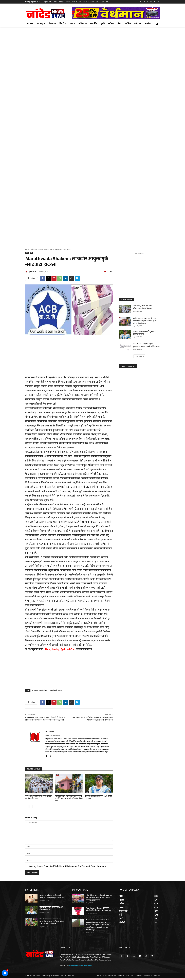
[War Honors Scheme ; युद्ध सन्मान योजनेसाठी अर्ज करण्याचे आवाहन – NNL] (78, 911)
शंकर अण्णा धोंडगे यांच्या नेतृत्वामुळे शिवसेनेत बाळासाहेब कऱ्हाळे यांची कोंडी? (52, 896)
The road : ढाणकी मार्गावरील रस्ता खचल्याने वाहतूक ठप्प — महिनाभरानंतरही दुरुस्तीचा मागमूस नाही (92, 719)
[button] (157, 24)
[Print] (71, 278)
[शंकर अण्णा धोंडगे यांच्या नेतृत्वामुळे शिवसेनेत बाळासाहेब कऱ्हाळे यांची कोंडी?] (31, 898)
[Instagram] (144, 1)
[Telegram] (151, 1)
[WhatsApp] (59, 278)
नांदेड (32, 249)
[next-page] (30, 806)
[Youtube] (158, 1)
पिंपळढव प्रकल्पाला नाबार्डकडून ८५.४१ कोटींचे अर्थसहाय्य (98, 797)
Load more (138, 356)
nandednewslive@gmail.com (80, 965)
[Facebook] (140, 1)
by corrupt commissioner (39, 690)
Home (27, 249)
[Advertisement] (92, 45)
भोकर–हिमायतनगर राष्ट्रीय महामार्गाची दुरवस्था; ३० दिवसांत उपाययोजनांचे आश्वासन (146, 345)
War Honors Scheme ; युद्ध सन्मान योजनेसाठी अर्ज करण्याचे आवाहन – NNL (99, 909)
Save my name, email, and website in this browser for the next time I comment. (67, 866)
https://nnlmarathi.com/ (52, 735)
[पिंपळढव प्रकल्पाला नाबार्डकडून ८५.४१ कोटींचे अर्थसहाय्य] (99, 783)
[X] (154, 1)
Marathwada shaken (56, 690)
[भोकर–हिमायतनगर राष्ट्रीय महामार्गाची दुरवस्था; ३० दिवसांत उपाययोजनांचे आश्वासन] (125, 347)
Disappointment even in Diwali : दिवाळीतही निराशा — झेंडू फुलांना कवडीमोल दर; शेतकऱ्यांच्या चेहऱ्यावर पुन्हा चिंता (45, 719)
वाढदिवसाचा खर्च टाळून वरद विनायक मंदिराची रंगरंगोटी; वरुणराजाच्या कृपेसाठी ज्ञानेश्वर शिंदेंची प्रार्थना (69, 798)
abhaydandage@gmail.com (60, 649)
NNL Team (33, 272)
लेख (31, 253)
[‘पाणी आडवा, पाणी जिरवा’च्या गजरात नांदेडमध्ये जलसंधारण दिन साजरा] (39, 783)
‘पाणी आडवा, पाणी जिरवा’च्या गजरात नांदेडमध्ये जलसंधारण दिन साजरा (38, 797)
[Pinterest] (54, 278)
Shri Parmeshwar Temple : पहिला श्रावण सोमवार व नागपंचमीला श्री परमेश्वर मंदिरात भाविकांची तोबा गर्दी (52, 921)
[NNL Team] (27, 271)
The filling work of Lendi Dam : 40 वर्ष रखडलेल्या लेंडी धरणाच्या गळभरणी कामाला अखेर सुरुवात (99, 898)
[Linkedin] (147, 1)
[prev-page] (26, 806)
